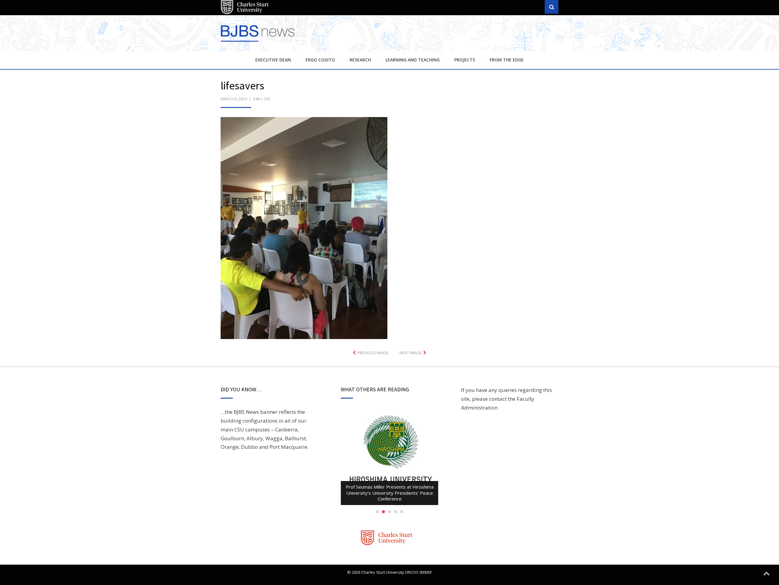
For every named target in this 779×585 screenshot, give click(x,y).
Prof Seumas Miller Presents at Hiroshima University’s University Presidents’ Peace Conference (390, 493)
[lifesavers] (304, 227)
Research (360, 60)
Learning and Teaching (413, 60)
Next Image (411, 352)
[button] (304, 228)
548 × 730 (261, 99)
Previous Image (373, 352)
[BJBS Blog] (259, 42)
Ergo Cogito (320, 60)
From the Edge (507, 60)
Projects (464, 60)
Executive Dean (273, 60)
